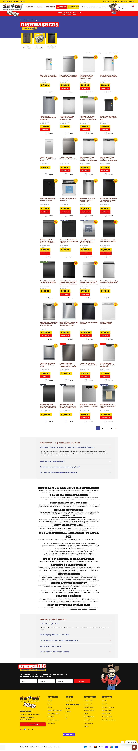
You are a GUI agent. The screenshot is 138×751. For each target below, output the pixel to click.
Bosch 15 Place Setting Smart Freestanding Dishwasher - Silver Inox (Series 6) (49, 324)
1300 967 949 (34, 724)
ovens (79, 608)
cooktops (84, 608)
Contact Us (105, 704)
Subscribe (82, 681)
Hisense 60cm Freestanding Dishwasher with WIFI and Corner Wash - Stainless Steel (89, 282)
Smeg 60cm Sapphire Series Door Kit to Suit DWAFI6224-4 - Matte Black (69, 241)
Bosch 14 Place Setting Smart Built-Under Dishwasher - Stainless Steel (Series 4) (69, 324)
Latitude (68, 708)
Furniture (86, 726)
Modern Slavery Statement (109, 720)
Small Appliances (88, 720)
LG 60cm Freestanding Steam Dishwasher (89, 323)
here (92, 627)
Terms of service (48, 746)
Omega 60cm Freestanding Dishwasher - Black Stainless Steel (108, 118)
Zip (66, 718)
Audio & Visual (88, 704)
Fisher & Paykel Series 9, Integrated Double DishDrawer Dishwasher (87, 241)
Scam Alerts (51, 716)
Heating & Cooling (89, 716)
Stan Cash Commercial (108, 707)
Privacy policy (39, 746)
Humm (67, 714)
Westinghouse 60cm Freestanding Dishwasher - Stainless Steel (108, 365)
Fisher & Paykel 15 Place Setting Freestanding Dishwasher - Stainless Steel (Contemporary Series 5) (88, 118)
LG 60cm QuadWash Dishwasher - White (106, 323)
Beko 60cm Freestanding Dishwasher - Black (47, 199)
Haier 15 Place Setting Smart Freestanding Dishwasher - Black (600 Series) (108, 200)
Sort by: (88, 53)
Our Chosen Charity (107, 716)
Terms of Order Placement (55, 710)
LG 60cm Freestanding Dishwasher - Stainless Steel (88, 364)
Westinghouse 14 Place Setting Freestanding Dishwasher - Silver (67, 118)
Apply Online (64, 14)
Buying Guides (69, 700)
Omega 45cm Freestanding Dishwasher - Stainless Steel (48, 75)
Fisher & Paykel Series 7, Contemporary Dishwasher (108, 240)
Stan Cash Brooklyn (107, 710)
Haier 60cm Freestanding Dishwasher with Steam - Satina (47, 365)
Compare (50, 92)
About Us (104, 700)
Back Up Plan (51, 723)
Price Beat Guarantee (53, 720)
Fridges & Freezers (89, 707)
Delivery (50, 704)
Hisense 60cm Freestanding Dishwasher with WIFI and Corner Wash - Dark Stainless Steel (69, 282)
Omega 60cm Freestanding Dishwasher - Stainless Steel (108, 75)
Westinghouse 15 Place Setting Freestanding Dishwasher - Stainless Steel (88, 159)
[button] (30, 7)
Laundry (86, 713)
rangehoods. (93, 608)
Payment (50, 700)
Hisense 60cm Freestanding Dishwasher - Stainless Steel (68, 75)
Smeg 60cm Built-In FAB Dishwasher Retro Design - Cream (108, 406)
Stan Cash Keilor (106, 713)
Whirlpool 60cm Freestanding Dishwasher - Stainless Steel (109, 281)
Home (21, 20)
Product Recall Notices (54, 713)
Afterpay (68, 711)
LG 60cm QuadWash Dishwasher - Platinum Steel (68, 158)
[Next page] (116, 428)
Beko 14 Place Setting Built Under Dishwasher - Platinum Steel (89, 406)
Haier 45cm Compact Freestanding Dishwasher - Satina (48, 159)
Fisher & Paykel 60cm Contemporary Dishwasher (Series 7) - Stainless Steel (68, 406)
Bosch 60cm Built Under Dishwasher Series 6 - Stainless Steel (87, 200)
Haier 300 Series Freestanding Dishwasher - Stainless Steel (48, 118)
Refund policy (57, 746)
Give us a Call (72, 14)
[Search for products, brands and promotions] (83, 7)
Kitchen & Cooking (31, 20)
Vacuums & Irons (88, 723)
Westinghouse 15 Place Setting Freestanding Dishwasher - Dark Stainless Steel (48, 241)
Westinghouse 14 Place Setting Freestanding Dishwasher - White (87, 76)
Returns (50, 707)
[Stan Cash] (3, 5)
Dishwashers (43, 20)
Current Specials (88, 700)
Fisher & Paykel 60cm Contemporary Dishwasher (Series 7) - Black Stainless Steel (48, 406)
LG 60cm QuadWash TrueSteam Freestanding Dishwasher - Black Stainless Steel (68, 365)
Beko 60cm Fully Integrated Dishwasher (68, 199)
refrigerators (74, 608)
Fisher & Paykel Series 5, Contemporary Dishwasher (48, 281)
